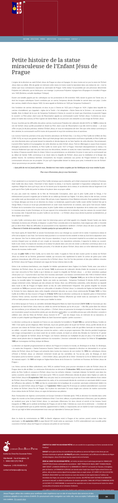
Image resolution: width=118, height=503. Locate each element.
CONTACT (74, 39)
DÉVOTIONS (35, 39)
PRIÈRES (42, 39)
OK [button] (106, 497)
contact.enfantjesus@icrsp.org (15, 470)
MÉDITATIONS (51, 39)
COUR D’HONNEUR (64, 39)
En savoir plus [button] (20, 499)
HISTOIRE (26, 39)
